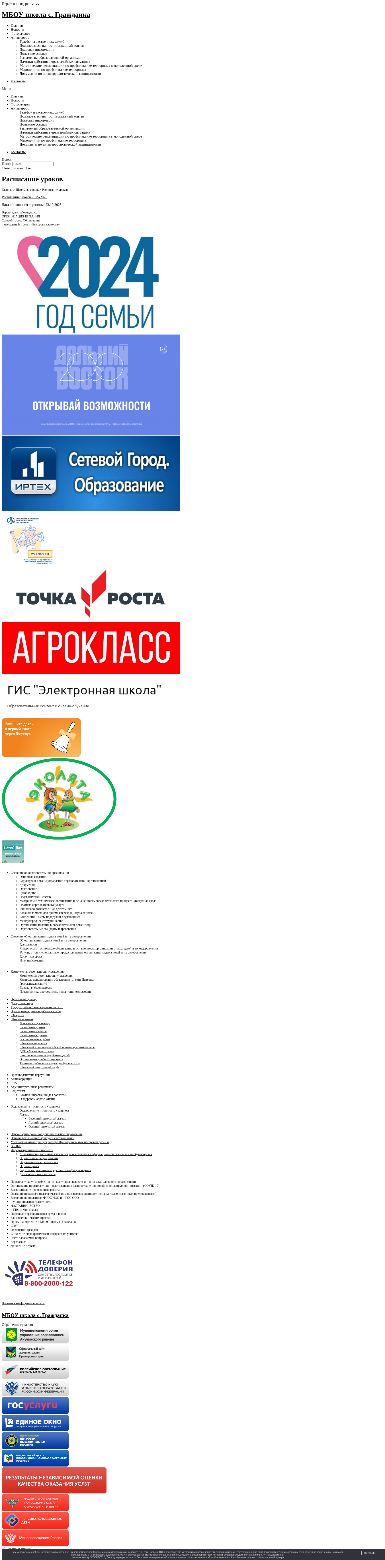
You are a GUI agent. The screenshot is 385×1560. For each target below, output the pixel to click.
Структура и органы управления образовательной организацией (63, 880)
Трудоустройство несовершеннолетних (37, 1007)
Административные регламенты (32, 1087)
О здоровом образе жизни (37, 1099)
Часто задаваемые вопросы (29, 1237)
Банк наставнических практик (31, 1217)
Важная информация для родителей (44, 1095)
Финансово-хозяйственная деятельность (46, 909)
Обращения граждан (24, 1229)
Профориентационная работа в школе (36, 1011)
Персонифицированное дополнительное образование (46, 1134)
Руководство (28, 893)
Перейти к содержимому (20, 4)
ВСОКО (16, 1146)
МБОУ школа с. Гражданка (46, 14)
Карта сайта (18, 1242)
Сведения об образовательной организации (40, 872)
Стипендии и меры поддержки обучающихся (50, 917)
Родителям (18, 1091)
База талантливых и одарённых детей (45, 1055)
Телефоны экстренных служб (42, 41)
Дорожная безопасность (36, 987)
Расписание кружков (33, 1035)
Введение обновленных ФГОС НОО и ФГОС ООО (45, 1197)
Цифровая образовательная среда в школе (38, 1213)
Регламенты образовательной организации (52, 57)
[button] (192, 89)
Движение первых (23, 1246)
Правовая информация (37, 49)
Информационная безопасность (32, 1150)
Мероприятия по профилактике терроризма (53, 69)
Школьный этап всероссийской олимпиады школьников (57, 1047)
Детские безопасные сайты (37, 1174)
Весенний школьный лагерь (47, 1118)
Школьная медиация (33, 1043)
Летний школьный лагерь (46, 1122)
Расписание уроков (32, 1027)
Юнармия (17, 1015)
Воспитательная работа (35, 1039)
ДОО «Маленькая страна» (37, 1051)
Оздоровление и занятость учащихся (35, 1106)
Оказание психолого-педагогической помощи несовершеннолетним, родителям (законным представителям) (83, 1193)
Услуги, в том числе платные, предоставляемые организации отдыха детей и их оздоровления (83, 952)
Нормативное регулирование (39, 1158)
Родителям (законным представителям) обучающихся (55, 1170)
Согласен (370, 1553)
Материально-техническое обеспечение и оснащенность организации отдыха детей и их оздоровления (89, 948)
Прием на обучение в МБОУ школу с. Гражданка (43, 1221)
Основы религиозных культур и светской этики (42, 1138)
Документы (27, 885)
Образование (28, 889)
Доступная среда (31, 956)
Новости (17, 29)
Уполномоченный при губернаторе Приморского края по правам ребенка (60, 1142)
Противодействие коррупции (30, 1075)
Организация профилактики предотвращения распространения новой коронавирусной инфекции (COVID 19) (85, 1185)
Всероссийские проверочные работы (35, 1189)
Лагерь (24, 1114)
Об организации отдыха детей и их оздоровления (53, 940)
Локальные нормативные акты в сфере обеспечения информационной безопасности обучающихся (86, 1154)
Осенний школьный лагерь (47, 1126)
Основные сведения (33, 876)
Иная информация (32, 960)
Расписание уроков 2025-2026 (24, 197)
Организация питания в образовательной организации (56, 925)
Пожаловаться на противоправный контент (53, 45)
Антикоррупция (21, 1079)
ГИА (14, 1083)
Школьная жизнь (22, 1019)
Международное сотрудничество (41, 921)
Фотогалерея (20, 33)
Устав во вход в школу (35, 1023)
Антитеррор (20, 37)
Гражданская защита (33, 983)
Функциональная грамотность (31, 1201)
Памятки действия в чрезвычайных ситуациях (55, 61)
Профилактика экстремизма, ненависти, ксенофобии (55, 991)
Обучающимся (29, 1166)
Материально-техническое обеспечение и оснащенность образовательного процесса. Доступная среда (88, 901)
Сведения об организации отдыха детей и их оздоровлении (51, 936)
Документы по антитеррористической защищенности (60, 73)
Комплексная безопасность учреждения (37, 971)
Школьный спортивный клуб (39, 1067)
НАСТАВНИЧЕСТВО (25, 1205)
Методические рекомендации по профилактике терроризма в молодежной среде (81, 65)
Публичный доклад (24, 999)
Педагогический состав (35, 897)
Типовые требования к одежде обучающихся (50, 1063)
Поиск (7, 164)
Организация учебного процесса (41, 1059)
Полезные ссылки (33, 53)
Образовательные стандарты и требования (48, 929)
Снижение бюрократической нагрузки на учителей (45, 1233)
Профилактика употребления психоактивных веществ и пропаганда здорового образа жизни (73, 1181)
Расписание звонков (33, 1031)
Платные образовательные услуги (42, 905)
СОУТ (15, 1225)
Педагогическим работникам (39, 1162)
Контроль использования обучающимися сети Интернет (57, 979)
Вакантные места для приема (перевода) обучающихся (56, 913)
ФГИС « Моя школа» (25, 1209)
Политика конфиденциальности (23, 1303)
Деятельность (28, 944)
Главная (17, 25)
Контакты (18, 81)
